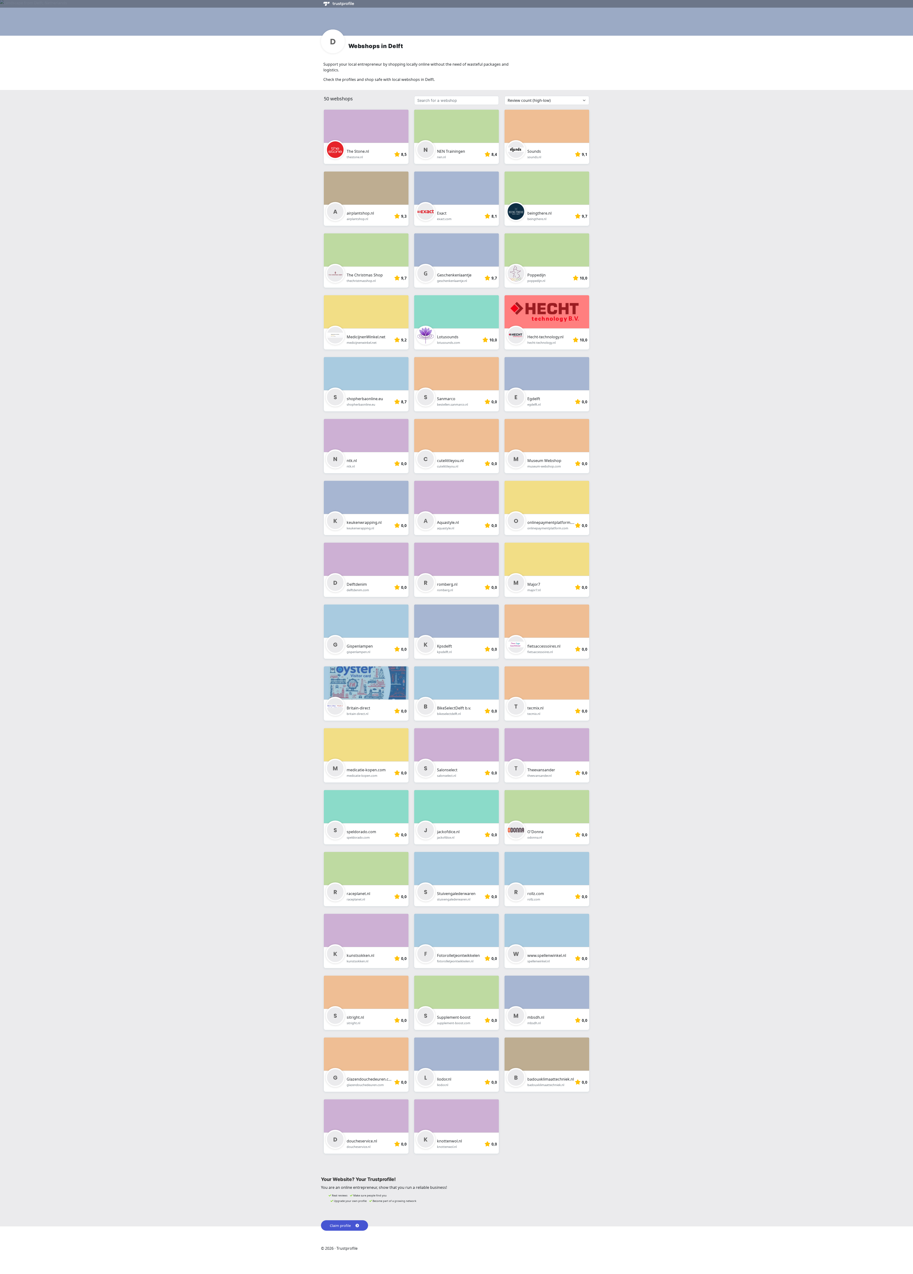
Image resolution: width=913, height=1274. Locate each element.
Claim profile (340, 1225)
